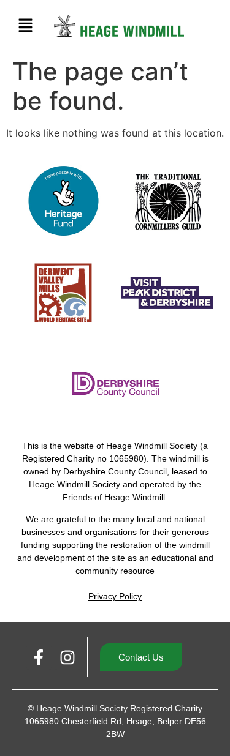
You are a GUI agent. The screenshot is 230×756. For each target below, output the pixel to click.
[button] (25, 26)
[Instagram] (67, 657)
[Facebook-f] (39, 657)
